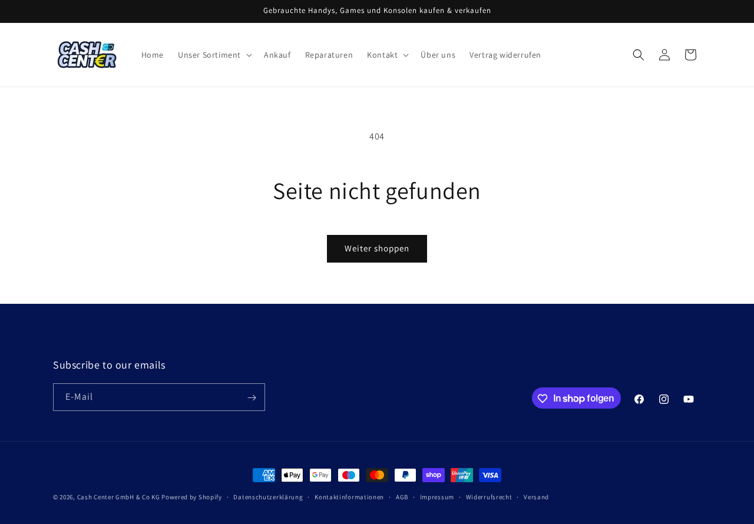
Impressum (437, 496)
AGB (402, 496)
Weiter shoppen (377, 248)
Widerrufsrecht (489, 496)
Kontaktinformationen (349, 496)
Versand (536, 496)
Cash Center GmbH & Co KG (118, 497)
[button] (214, 54)
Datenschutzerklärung (268, 496)
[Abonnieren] (251, 398)
